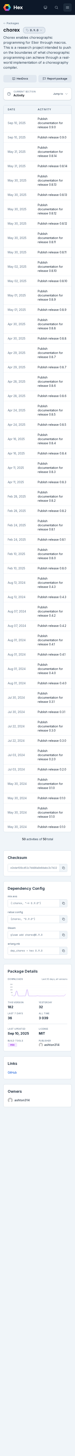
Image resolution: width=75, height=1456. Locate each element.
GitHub (12, 1072)
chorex (11, 30)
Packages (13, 23)
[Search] (56, 7)
